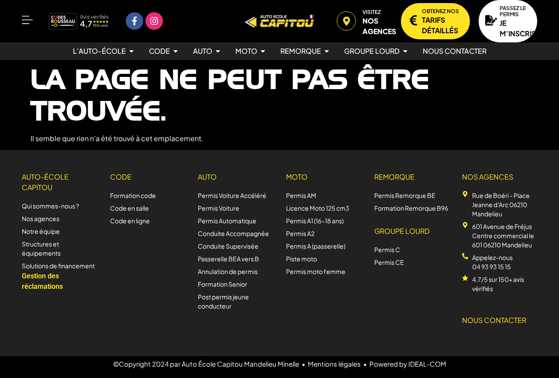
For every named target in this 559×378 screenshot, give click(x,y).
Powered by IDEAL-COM (407, 364)
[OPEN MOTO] (262, 51)
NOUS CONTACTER (494, 320)
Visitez (371, 12)
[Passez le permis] (491, 20)
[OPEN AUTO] (217, 51)
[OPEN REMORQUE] (326, 51)
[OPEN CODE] (175, 51)
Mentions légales (334, 364)
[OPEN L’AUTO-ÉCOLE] (131, 51)
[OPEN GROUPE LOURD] (405, 51)
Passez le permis (513, 11)
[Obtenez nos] (413, 20)
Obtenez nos (440, 11)
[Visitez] (346, 21)
